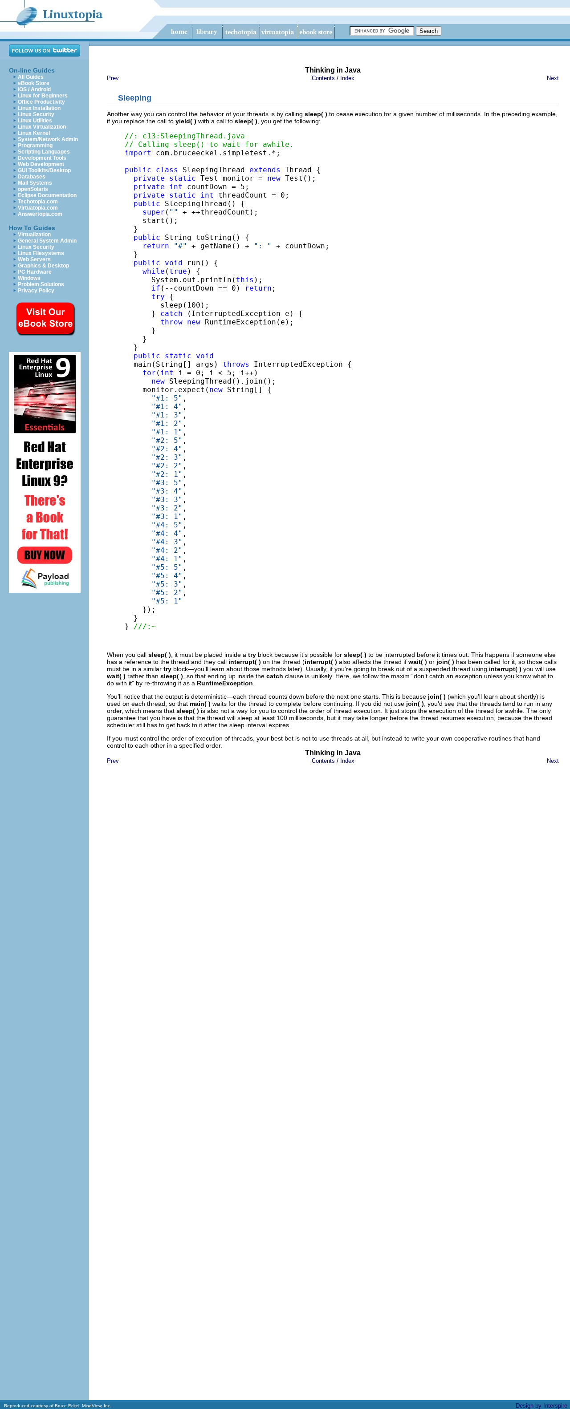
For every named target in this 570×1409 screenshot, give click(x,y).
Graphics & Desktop (43, 266)
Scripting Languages (44, 152)
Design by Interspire (541, 1405)
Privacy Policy (36, 290)
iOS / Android (34, 89)
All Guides (31, 77)
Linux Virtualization (42, 127)
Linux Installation (39, 108)
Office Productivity (41, 102)
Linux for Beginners (43, 96)
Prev (113, 78)
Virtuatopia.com (38, 208)
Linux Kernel (34, 133)
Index (347, 78)
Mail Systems (35, 183)
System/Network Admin (48, 139)
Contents (323, 78)
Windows (29, 278)
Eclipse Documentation (47, 195)
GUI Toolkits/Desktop (44, 170)
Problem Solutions (41, 284)
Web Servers (34, 259)
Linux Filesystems (41, 253)
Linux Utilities (35, 120)
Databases (31, 177)
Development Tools (42, 158)
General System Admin (47, 241)
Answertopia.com (40, 214)
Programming (35, 145)
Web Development (41, 164)
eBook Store (33, 83)
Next (553, 78)
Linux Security (36, 114)
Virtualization (34, 234)
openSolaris (33, 189)
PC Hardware (35, 272)
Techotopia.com (38, 201)
